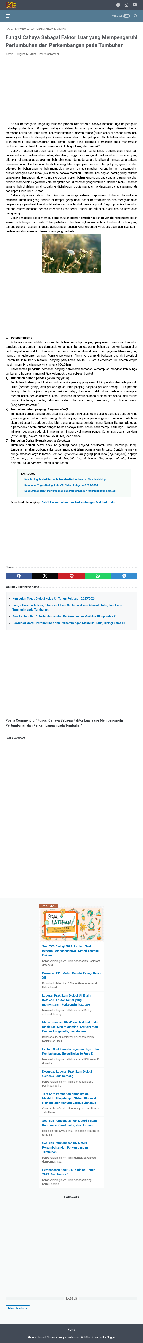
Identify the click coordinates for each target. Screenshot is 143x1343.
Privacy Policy (56, 1337)
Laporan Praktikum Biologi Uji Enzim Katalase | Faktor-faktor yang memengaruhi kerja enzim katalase (66, 1000)
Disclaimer (73, 1337)
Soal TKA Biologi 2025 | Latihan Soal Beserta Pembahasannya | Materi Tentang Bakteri (70, 951)
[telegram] (124, 576)
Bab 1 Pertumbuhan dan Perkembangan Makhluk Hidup (78, 502)
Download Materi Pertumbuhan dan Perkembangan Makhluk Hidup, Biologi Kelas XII (69, 623)
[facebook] (118, 5)
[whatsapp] (98, 576)
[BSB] (13, 5)
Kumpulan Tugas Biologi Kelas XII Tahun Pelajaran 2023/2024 (61, 485)
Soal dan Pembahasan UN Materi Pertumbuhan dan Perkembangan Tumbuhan (65, 1147)
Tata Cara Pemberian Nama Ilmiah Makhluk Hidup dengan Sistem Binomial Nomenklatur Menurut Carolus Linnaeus (69, 1098)
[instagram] (126, 5)
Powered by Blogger (104, 1337)
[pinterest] (71, 576)
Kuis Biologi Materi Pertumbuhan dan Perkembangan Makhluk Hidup (65, 479)
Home (71, 1329)
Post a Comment (49, 54)
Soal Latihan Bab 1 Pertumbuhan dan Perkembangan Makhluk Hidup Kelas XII (70, 491)
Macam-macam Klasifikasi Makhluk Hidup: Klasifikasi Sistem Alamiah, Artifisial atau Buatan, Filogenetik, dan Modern (71, 1027)
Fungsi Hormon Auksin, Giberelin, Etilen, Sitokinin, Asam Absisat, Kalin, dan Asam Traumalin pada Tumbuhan (67, 607)
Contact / (42, 1337)
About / (32, 1337)
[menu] (10, 15)
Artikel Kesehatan (17, 1308)
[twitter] (45, 576)
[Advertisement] (71, 87)
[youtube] (134, 5)
